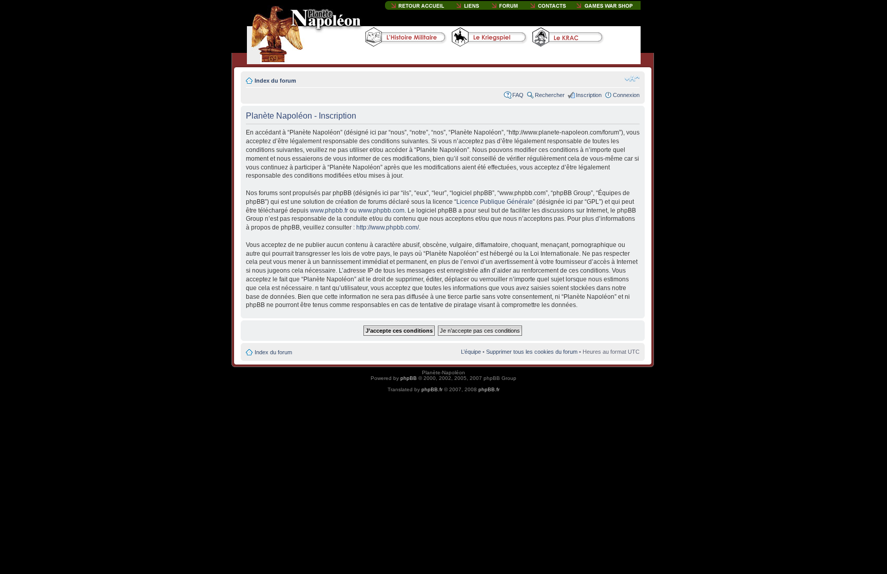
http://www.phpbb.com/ (387, 227)
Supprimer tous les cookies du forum (531, 352)
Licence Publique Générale (494, 201)
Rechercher (550, 95)
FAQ (518, 95)
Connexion (626, 95)
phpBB (408, 378)
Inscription (589, 95)
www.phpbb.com (381, 210)
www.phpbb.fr (329, 210)
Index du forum (275, 81)
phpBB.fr (431, 389)
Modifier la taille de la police (632, 78)
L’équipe (471, 352)
